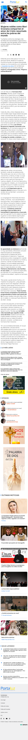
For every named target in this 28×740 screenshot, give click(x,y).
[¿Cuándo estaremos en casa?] (14, 603)
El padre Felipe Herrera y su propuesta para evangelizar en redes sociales (12, 565)
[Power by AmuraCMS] (23, 725)
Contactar (3, 703)
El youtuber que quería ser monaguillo (13, 543)
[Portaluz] (14, 2)
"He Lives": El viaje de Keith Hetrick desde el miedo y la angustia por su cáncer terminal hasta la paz (11, 364)
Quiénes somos (4, 712)
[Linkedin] (16, 55)
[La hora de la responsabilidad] (14, 579)
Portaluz (5, 49)
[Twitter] (10, 55)
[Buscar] (26, 2)
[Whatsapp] (8, 55)
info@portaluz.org (5, 696)
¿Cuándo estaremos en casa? (14, 408)
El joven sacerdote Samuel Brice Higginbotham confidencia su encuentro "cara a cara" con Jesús (15, 678)
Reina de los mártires (12, 414)
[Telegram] (19, 55)
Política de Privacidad (5, 709)
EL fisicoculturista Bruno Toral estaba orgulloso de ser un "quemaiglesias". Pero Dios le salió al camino (14, 671)
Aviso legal (3, 700)
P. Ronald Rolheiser (11, 409)
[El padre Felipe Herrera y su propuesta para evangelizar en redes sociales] (14, 555)
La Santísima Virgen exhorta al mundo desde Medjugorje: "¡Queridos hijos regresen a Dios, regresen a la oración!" (11, 353)
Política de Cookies (5, 706)
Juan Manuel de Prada (12, 422)
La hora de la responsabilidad (14, 402)
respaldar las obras (8, 66)
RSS (1, 715)
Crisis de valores (5, 374)
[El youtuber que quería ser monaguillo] (14, 533)
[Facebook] (13, 55)
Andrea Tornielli (11, 403)
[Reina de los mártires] (14, 627)
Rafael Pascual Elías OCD (13, 415)
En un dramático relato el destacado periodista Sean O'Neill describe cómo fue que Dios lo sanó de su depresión (11, 370)
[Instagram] (10, 718)
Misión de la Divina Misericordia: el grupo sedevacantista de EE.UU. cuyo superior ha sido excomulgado (12, 358)
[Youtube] (7, 718)
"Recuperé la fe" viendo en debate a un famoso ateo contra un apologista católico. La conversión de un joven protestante (14, 664)
